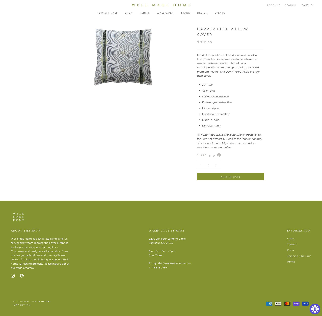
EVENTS (220, 13)
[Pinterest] (219, 155)
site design (22, 305)
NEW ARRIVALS (107, 13)
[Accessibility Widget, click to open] (315, 309)
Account (273, 5)
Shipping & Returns (299, 256)
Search (290, 5)
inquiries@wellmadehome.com (171, 263)
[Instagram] (13, 275)
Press (290, 250)
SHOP (128, 13)
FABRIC (145, 13)
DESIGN (202, 13)
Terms (291, 261)
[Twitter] (214, 156)
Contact (292, 244)
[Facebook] (209, 156)
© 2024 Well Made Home (31, 301)
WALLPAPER (165, 13)
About (291, 238)
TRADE (185, 13)
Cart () (308, 5)
